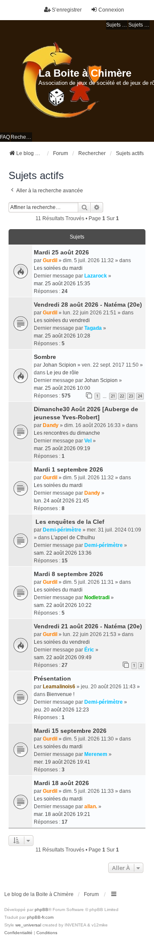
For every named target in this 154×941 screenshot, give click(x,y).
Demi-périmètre (62, 530)
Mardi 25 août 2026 (61, 252)
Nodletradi (97, 597)
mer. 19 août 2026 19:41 (62, 762)
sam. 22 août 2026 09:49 (63, 657)
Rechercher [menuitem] (21, 137)
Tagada (93, 328)
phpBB (41, 909)
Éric (89, 650)
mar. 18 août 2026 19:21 (62, 814)
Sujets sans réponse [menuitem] (116, 25)
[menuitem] (18, 933)
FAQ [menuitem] (5, 137)
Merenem (95, 754)
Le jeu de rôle (63, 373)
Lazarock (95, 276)
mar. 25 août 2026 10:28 (62, 336)
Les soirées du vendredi (62, 320)
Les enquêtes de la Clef (69, 521)
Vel (88, 441)
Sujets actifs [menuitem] (139, 25)
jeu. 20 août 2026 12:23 (61, 710)
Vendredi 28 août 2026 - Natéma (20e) (88, 304)
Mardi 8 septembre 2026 (68, 574)
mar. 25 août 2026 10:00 (62, 388)
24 (140, 396)
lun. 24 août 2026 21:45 (61, 501)
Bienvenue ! (60, 694)
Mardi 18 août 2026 (61, 783)
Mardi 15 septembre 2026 (70, 730)
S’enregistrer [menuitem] (67, 10)
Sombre (45, 356)
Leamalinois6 (59, 687)
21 (113, 396)
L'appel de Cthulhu (73, 538)
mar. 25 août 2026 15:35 (62, 284)
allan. (90, 807)
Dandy (51, 425)
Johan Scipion (59, 365)
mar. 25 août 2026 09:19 (62, 448)
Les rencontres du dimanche (67, 433)
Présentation (52, 678)
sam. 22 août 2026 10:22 (63, 605)
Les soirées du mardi (58, 268)
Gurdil (50, 260)
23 (131, 396)
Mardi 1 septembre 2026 (68, 469)
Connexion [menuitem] (111, 10)
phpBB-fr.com (40, 917)
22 (122, 396)
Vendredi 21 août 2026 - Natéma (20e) (88, 626)
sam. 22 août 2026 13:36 (63, 553)
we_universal (28, 925)
